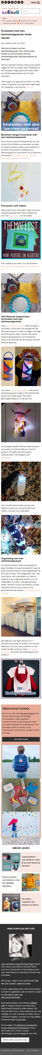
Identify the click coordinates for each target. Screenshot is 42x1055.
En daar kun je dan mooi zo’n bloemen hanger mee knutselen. (19, 157)
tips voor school (27, 713)
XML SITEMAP (32, 1050)
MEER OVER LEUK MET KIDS (15, 1039)
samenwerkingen (13, 997)
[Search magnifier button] (38, 10)
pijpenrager (6, 457)
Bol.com (29, 87)
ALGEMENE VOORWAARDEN (12, 1050)
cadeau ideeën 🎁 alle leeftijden (18, 23)
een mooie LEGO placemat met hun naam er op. (20, 267)
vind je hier (21, 1019)
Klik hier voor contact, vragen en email (19, 982)
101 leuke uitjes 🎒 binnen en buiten (20, 21)
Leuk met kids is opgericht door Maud (17, 963)
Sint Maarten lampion (15, 325)
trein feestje (14, 215)
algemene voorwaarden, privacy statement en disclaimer (19, 1026)
